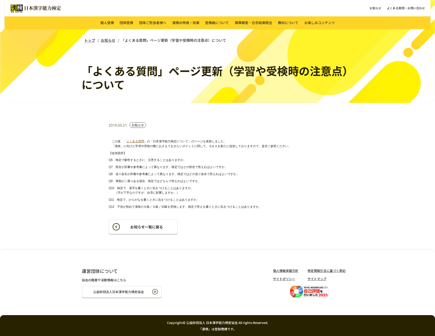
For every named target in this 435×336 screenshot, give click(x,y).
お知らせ (375, 8)
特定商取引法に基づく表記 (326, 270)
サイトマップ (316, 279)
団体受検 (126, 22)
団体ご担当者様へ (152, 22)
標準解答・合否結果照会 (253, 22)
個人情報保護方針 (285, 270)
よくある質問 (135, 141)
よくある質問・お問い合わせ (406, 8)
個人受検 (107, 22)
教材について (288, 22)
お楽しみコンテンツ (319, 22)
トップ (89, 40)
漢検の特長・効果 (185, 22)
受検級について (217, 22)
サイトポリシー (284, 279)
